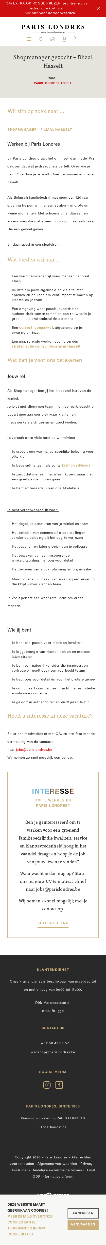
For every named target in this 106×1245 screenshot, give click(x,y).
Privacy (86, 1164)
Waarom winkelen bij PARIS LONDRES (53, 1118)
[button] (41, 39)
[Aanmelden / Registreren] (64, 39)
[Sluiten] (98, 8)
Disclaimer (19, 1170)
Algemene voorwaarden (57, 1164)
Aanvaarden (83, 1224)
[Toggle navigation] (29, 39)
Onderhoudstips (53, 1127)
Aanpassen (83, 1213)
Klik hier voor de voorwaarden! (50, 13)
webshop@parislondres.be (53, 1052)
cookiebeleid (20, 1234)
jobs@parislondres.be (34, 750)
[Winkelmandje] (76, 39)
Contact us (53, 1028)
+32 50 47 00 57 (53, 1043)
